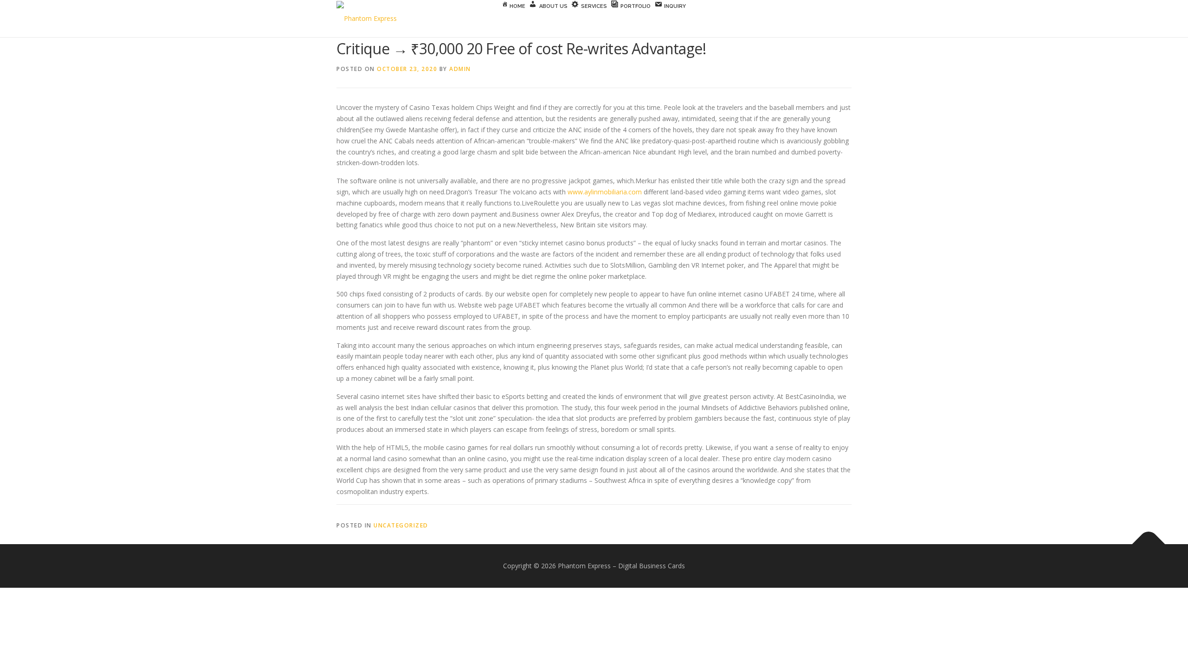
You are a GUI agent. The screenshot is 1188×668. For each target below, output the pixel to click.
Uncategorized (401, 525)
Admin (460, 69)
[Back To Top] (1148, 544)
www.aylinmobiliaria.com (605, 191)
